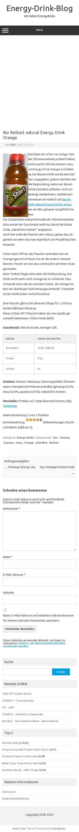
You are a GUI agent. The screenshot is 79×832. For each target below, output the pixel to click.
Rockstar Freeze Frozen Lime (19, 756)
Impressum (9, 791)
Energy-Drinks (25, 437)
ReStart (54, 442)
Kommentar (11, 508)
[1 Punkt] (27, 419)
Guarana (8, 442)
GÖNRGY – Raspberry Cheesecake (22, 714)
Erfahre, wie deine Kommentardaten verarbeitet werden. (34, 645)
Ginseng (65, 437)
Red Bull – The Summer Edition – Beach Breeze (30, 721)
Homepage (10, 406)
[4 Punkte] (37, 419)
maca (19, 442)
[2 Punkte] (30, 419)
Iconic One (19, 828)
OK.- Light (8, 707)
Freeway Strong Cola (20, 467)
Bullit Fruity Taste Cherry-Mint (20, 763)
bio (56, 437)
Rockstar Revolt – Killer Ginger (20, 769)
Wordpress (59, 828)
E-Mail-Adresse (14, 574)
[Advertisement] (39, 81)
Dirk (13, 144)
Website (8, 592)
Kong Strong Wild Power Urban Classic (25, 749)
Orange (29, 442)
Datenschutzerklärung (15, 798)
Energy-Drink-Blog (39, 8)
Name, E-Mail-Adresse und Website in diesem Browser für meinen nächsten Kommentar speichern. (38, 618)
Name (7, 557)
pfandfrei (41, 442)
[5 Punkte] (41, 419)
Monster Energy (11, 742)
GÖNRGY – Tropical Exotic (18, 700)
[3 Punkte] (34, 419)
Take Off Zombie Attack (16, 693)
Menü (39, 29)
